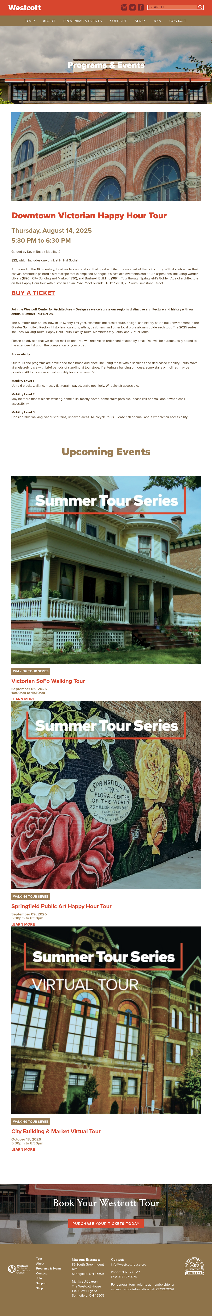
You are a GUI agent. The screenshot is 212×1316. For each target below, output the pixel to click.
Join (157, 21)
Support (118, 21)
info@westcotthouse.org (128, 1264)
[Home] (24, 7)
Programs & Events (82, 21)
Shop (140, 21)
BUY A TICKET (33, 293)
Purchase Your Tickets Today (106, 1223)
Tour (30, 21)
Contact (177, 21)
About (49, 21)
